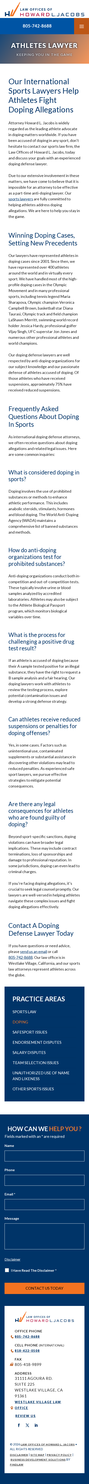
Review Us (25, 1416)
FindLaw (17, 1464)
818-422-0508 (27, 1350)
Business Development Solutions (38, 1459)
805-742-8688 (37, 25)
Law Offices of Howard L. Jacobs (48, 1444)
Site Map (37, 1454)
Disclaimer (19, 1454)
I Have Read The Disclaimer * (34, 1270)
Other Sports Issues (33, 1088)
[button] (81, 26)
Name (9, 1145)
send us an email (33, 951)
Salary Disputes (29, 1052)
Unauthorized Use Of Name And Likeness (41, 1075)
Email (10, 1194)
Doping (20, 1022)
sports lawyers (20, 198)
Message (12, 1218)
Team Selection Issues (36, 1062)
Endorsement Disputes (37, 1042)
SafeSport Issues (30, 1032)
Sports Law (24, 1011)
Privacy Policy (59, 1454)
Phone (10, 1170)
